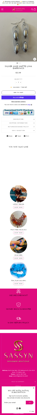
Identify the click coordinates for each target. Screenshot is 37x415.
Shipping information (18, 123)
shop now (18, 207)
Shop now (18, 232)
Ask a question (18, 130)
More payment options (18, 101)
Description (18, 119)
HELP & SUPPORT (18, 381)
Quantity (18, 79)
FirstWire (21, 413)
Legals (18, 386)
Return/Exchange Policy (18, 126)
